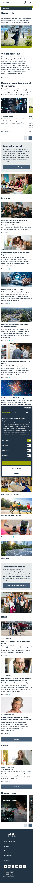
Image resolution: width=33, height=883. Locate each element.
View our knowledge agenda (16, 167)
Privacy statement (9, 841)
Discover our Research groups (16, 585)
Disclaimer (7, 851)
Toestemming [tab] (6, 412)
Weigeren (16, 473)
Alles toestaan (17, 463)
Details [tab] (17, 412)
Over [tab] (27, 412)
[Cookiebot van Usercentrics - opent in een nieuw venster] (24, 408)
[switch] (29, 445)
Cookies (6, 846)
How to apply (8, 855)
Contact (6, 860)
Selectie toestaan (16, 468)
